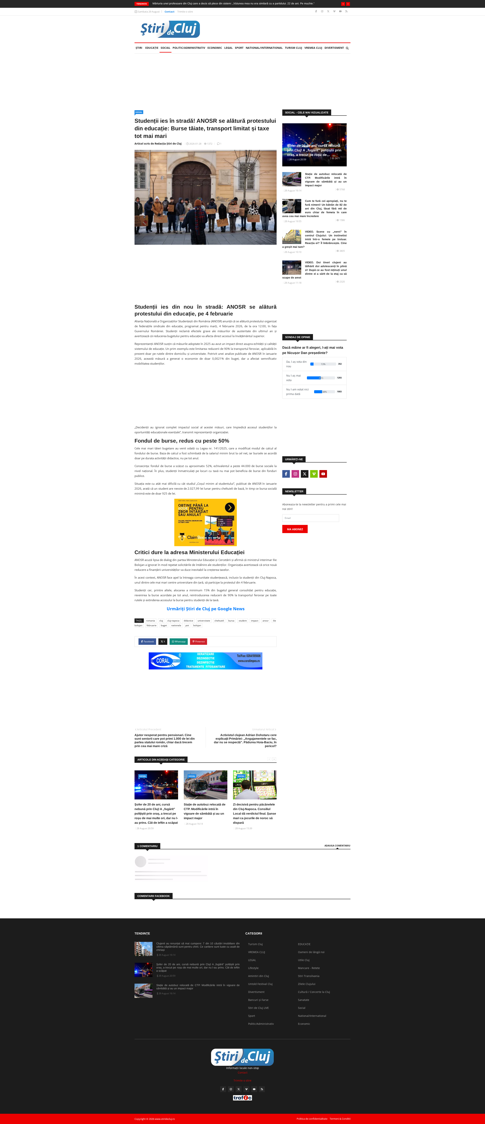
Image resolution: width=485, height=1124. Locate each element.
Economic (214, 48)
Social (165, 48)
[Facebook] (316, 11)
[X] (328, 11)
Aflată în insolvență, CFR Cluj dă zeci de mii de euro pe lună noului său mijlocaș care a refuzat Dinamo (214, 3)
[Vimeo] (334, 11)
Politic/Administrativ (189, 48)
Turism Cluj (293, 48)
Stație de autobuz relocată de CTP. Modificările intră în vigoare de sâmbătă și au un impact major (326, 179)
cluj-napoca (173, 620)
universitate (204, 620)
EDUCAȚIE (152, 48)
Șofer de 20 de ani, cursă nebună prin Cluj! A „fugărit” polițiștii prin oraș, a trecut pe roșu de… (314, 150)
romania (150, 620)
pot (187, 625)
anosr (266, 620)
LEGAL (228, 48)
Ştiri (139, 48)
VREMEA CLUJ (313, 48)
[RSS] (346, 11)
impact (254, 620)
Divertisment (334, 48)
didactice (188, 620)
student (243, 620)
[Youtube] (340, 11)
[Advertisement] (281, 29)
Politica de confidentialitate (312, 1118)
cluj (161, 620)
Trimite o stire (185, 11)
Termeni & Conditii (340, 1118)
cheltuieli (219, 620)
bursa (231, 620)
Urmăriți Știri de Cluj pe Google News (206, 608)
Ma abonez (295, 529)
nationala (176, 625)
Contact (169, 11)
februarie (151, 625)
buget (164, 625)
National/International (264, 48)
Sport (239, 48)
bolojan (197, 625)
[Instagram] (322, 11)
